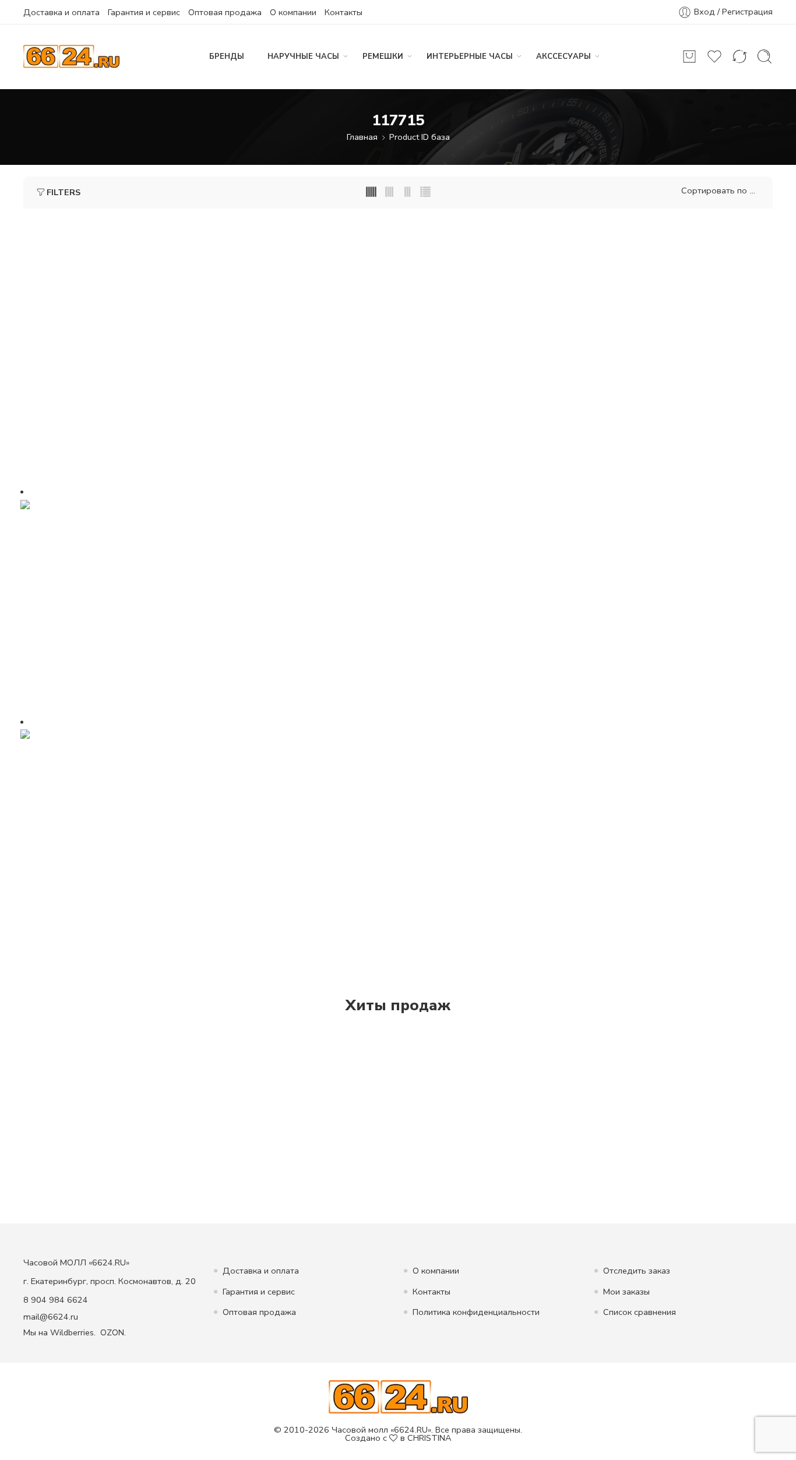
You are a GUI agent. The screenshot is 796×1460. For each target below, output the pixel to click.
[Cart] (689, 56)
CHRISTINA (429, 1438)
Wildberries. (73, 1332)
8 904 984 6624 (55, 1300)
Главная (362, 137)
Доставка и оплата (61, 12)
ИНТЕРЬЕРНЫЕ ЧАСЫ (470, 56)
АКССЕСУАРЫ (563, 56)
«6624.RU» (410, 1430)
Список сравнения (639, 1312)
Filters (63, 192)
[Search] (764, 56)
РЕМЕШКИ (382, 56)
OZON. (113, 1332)
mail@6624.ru (50, 1317)
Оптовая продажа (225, 12)
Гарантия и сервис (144, 12)
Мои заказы (626, 1291)
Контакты (343, 12)
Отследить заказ (636, 1270)
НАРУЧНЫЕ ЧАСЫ (303, 56)
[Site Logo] (398, 1396)
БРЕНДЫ (226, 56)
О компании (293, 12)
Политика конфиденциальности (476, 1312)
